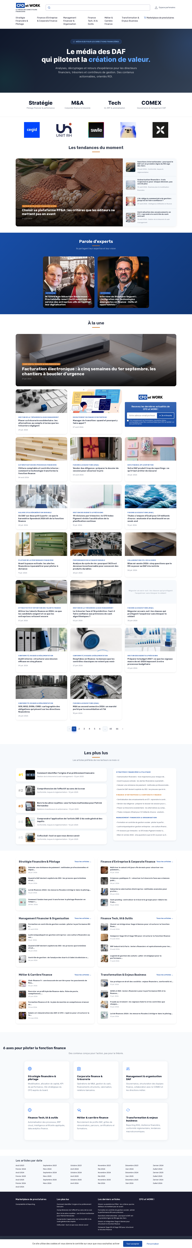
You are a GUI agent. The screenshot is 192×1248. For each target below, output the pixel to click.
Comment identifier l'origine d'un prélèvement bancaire (74, 1205)
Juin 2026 (129, 1183)
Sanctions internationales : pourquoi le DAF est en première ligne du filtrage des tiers (115, 1217)
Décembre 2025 (131, 1180)
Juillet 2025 (157, 1176)
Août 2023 (20, 1165)
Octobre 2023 (76, 1165)
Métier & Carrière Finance (109, 20)
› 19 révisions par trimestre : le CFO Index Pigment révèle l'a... (140, 831)
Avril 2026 (75, 1183)
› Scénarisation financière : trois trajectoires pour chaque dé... (140, 777)
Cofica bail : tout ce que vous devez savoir (72, 1225)
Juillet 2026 (157, 1183)
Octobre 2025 (76, 1180)
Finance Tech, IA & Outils (93, 20)
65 (111, 729)
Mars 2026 (47, 1183)
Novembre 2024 (104, 1172)
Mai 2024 (101, 1169)
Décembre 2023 (131, 1165)
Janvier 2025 (158, 1172)
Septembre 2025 (50, 1180)
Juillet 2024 (157, 1169)
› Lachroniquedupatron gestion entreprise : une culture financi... (141, 827)
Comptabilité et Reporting (25, 1204)
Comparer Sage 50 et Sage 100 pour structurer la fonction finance (116, 1228)
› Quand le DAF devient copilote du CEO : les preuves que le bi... (141, 789)
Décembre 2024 (131, 1172)
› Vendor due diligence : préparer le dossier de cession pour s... (141, 804)
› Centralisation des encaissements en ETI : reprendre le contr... (141, 799)
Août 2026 (20, 1187)
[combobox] (98, 8)
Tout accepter (132, 1244)
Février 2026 (21, 1183)
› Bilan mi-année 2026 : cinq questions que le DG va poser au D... (141, 835)
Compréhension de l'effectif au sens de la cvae (74, 1210)
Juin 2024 (129, 1169)
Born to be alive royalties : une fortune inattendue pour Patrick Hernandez (75, 1214)
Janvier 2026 (158, 1180)
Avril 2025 (75, 1176)
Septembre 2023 (50, 1165)
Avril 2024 (75, 1169)
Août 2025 (20, 1180)
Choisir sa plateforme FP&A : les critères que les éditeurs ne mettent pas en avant (116, 1205)
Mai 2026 (101, 1183)
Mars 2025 (47, 1176)
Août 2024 (20, 1172)
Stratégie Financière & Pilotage (22, 20)
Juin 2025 (129, 1176)
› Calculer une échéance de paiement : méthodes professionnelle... (143, 785)
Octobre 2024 (76, 1172)
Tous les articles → (82, 862)
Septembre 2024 (50, 1172)
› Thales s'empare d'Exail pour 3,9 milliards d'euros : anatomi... (140, 812)
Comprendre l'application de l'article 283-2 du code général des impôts (74, 1220)
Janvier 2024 (158, 1165)
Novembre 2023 (104, 1165)
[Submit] (49, 7)
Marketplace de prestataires (160, 17)
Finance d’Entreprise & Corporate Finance (47, 19)
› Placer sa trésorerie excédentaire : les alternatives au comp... (141, 808)
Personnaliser (153, 1244)
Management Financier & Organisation (69, 20)
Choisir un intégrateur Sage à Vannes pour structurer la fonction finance (114, 1223)
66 (117, 729)
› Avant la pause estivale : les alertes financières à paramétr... (140, 781)
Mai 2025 (101, 1176)
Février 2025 (21, 1176)
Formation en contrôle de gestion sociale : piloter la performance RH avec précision (116, 1211)
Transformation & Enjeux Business (130, 19)
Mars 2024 (47, 1169)
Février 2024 (21, 1169)
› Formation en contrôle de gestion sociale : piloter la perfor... (140, 822)
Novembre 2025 (104, 1180)
